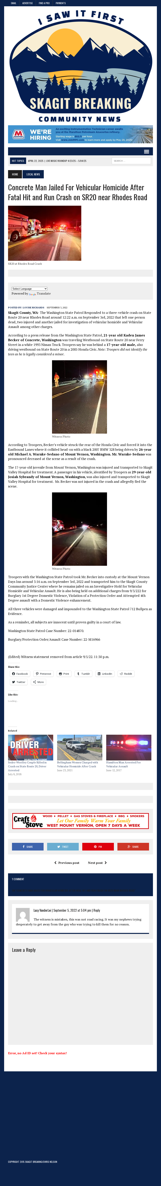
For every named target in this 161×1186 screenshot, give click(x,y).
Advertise (27, 3)
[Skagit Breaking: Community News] (80, 67)
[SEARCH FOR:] (131, 160)
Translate (44, 293)
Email (13, 3)
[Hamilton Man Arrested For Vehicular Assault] (128, 748)
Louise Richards (33, 307)
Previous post (68, 863)
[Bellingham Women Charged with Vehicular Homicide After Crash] (79, 748)
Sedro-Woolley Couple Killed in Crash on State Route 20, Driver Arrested (27, 766)
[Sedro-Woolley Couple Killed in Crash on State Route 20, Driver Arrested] (30, 748)
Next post (95, 863)
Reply (96, 910)
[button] (44, 233)
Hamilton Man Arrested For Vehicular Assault (123, 764)
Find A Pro (44, 3)
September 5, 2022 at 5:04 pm (72, 910)
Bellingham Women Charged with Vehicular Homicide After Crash (77, 764)
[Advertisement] (80, 1116)
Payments (61, 3)
